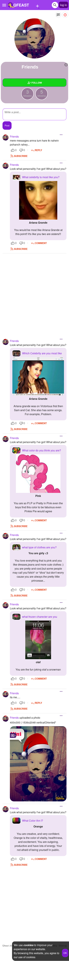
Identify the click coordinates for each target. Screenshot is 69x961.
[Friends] (34, 38)
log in (63, 5)
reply (38, 150)
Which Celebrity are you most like (42, 353)
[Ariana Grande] (38, 200)
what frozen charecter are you (39, 617)
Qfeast (8, 945)
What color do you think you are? (41, 450)
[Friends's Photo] (38, 763)
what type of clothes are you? (39, 547)
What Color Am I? (32, 820)
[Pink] (38, 473)
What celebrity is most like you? (40, 177)
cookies (28, 945)
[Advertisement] (34, 291)
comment (41, 243)
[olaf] (38, 640)
